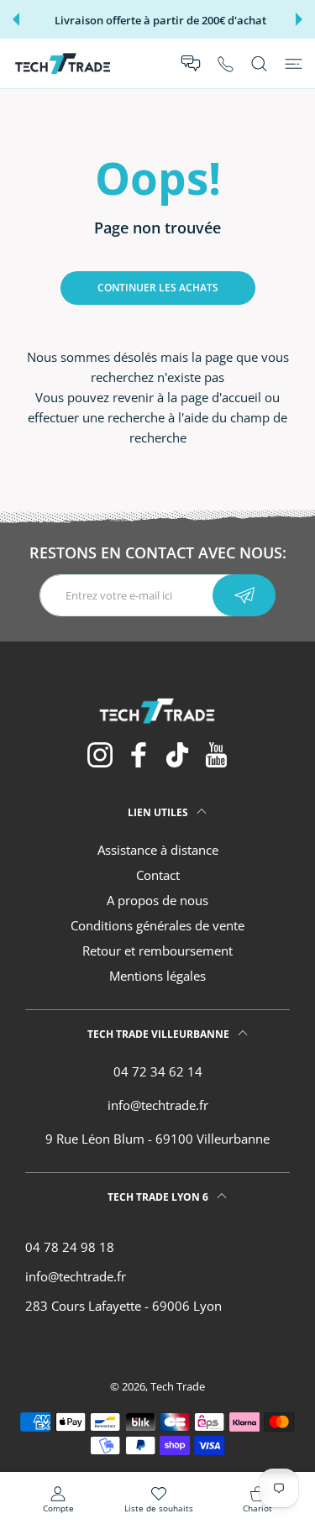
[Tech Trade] (63, 63)
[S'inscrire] (244, 595)
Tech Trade (177, 1386)
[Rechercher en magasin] (259, 63)
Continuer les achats (157, 287)
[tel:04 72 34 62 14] (225, 63)
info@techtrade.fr (158, 1105)
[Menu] (293, 63)
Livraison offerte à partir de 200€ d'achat (160, 20)
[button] (16, 19)
